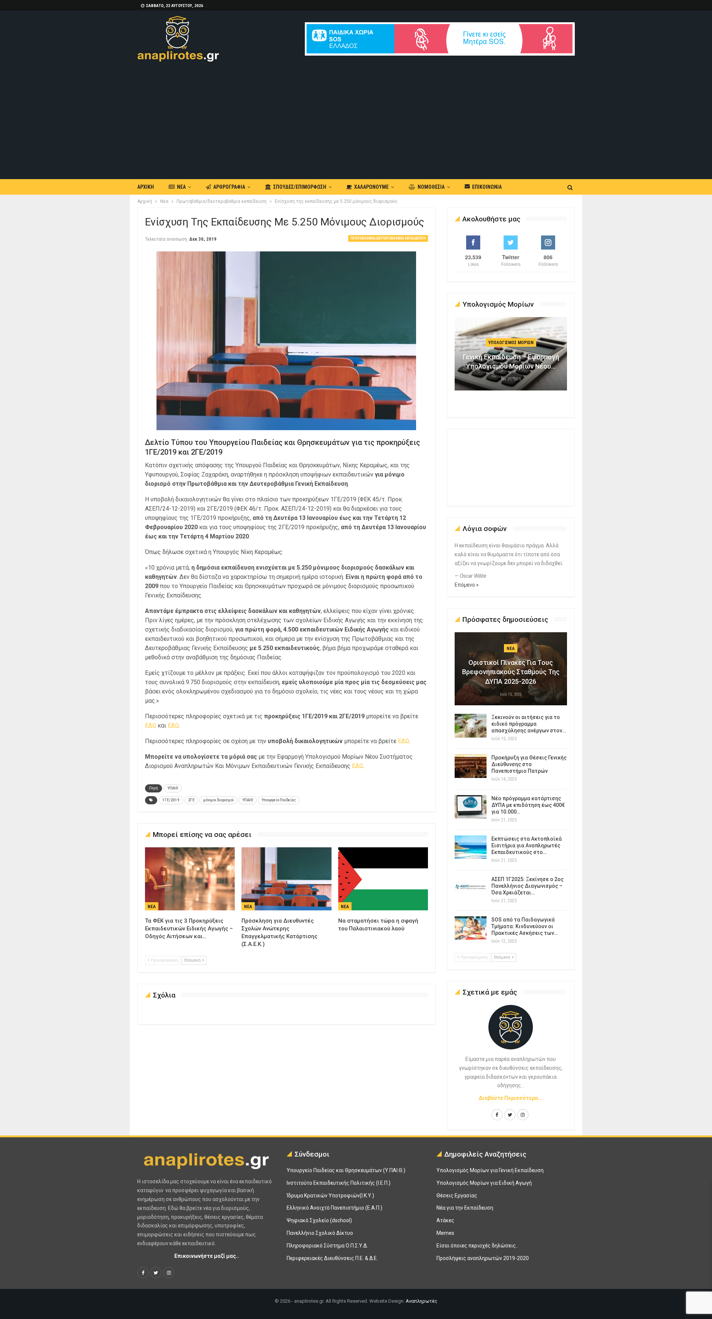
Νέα (181, 187)
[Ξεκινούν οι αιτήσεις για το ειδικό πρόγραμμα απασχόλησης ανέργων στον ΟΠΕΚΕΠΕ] (471, 726)
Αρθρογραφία (229, 187)
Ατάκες (445, 1220)
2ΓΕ (191, 800)
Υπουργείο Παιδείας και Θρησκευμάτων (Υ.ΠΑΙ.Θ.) (346, 1170)
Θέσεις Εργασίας (456, 1195)
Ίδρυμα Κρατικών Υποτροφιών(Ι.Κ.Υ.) (330, 1195)
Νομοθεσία (431, 187)
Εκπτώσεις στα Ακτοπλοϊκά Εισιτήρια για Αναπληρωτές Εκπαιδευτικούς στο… (526, 845)
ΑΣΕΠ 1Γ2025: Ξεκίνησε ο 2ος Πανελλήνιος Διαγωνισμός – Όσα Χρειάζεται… (527, 886)
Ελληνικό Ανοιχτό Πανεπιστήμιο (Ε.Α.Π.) (334, 1208)
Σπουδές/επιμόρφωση (299, 187)
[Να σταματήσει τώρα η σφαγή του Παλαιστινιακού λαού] (383, 878)
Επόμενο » (467, 585)
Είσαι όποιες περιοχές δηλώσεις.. (477, 1246)
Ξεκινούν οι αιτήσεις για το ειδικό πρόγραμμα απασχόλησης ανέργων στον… (528, 723)
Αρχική (145, 187)
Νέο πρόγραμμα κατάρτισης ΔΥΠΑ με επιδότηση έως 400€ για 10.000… (528, 805)
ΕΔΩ (151, 725)
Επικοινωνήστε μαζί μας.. (206, 1256)
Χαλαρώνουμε (371, 187)
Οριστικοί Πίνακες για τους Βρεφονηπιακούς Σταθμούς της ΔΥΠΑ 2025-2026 (511, 672)
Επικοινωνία (487, 187)
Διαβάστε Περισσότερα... (511, 1098)
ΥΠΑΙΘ (172, 788)
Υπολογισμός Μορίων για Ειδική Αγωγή (484, 1183)
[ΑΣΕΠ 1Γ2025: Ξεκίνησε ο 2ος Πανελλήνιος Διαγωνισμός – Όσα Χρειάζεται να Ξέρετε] (471, 888)
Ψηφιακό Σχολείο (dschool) (319, 1220)
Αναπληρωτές (421, 1301)
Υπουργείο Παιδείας (278, 800)
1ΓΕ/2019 (170, 800)
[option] (511, 357)
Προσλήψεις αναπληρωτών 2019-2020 (482, 1258)
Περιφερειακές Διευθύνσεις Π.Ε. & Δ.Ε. (332, 1258)
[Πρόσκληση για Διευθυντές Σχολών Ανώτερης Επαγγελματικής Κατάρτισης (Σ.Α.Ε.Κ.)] (286, 878)
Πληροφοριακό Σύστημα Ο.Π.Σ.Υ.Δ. (327, 1246)
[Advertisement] (356, 117)
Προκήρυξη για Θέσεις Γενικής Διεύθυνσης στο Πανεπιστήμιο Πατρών (529, 764)
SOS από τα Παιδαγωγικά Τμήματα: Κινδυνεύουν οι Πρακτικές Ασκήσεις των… (524, 926)
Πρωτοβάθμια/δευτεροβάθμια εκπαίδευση (388, 238)
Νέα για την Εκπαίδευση (464, 1208)
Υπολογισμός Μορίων (511, 342)
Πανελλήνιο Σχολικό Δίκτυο (320, 1233)
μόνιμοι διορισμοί (218, 800)
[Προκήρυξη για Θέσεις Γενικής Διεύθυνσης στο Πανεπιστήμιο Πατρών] (471, 766)
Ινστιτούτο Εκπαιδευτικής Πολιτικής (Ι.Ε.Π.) (338, 1183)
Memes (445, 1233)
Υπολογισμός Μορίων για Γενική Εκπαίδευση (490, 1170)
